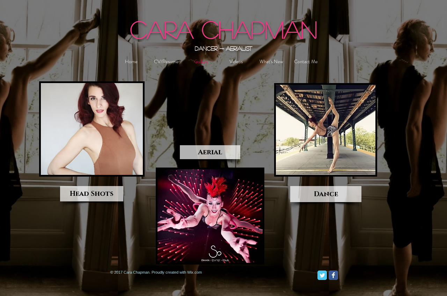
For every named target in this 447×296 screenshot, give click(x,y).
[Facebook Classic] (333, 275)
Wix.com (194, 272)
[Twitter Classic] (322, 275)
